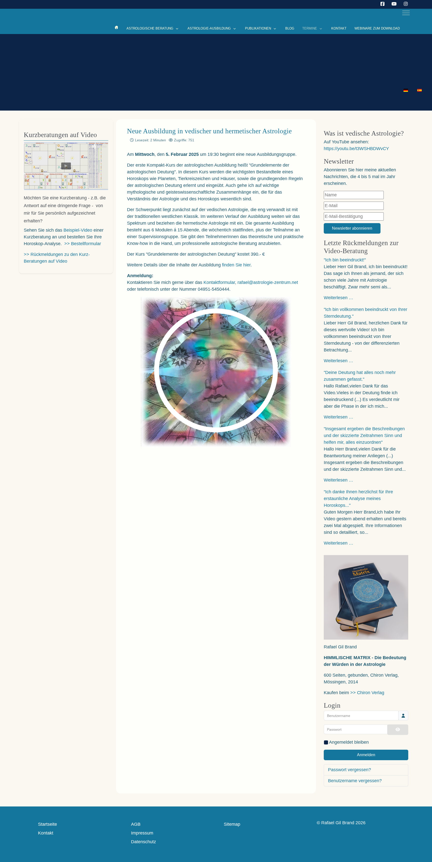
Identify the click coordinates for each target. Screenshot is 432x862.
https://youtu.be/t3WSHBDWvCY (356, 148)
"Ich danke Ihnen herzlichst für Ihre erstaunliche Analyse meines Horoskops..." (358, 498)
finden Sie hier (236, 264)
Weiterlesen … (338, 297)
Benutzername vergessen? (355, 780)
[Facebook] (383, 4)
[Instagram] (406, 4)
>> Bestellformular (82, 243)
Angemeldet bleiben (349, 742)
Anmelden (366, 755)
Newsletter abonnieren (352, 228)
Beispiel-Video (78, 230)
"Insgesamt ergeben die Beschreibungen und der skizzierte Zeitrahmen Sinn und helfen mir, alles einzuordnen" (364, 435)
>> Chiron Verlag (367, 692)
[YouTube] (394, 4)
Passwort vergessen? (349, 769)
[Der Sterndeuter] (116, 27)
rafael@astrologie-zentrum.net (268, 282)
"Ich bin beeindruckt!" (345, 259)
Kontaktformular (219, 282)
